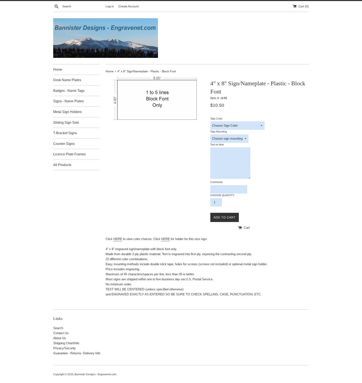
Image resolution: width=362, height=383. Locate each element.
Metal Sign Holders (67, 112)
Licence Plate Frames (69, 154)
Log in (110, 6)
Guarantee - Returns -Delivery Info (76, 353)
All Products (62, 165)
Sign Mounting (218, 131)
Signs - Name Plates (68, 101)
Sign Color (216, 118)
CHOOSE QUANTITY (222, 195)
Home (57, 69)
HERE (117, 239)
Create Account (128, 6)
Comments (216, 182)
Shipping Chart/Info (66, 343)
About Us (59, 338)
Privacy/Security (64, 348)
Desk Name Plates (67, 80)
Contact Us (61, 333)
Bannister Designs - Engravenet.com (95, 374)
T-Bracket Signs (65, 133)
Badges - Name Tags (68, 90)
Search (58, 328)
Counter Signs (64, 143)
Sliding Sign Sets (66, 122)
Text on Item (217, 144)
